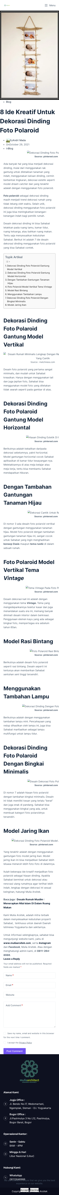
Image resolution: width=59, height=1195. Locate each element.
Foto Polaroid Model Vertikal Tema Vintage (30, 286)
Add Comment (14, 1005)
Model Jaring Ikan (17, 305)
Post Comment (15, 1051)
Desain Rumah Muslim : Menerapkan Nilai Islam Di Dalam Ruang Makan (26, 903)
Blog (8, 101)
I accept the (19, 1042)
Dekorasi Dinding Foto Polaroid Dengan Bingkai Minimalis (27, 300)
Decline (34, 1189)
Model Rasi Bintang (18, 290)
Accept (24, 1189)
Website (10, 994)
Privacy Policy (25, 1042)
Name (10, 975)
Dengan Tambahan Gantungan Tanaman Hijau (28, 281)
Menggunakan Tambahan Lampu (25, 294)
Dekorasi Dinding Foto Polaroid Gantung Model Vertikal (28, 267)
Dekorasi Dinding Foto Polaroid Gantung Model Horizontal (29, 274)
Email (9, 985)
